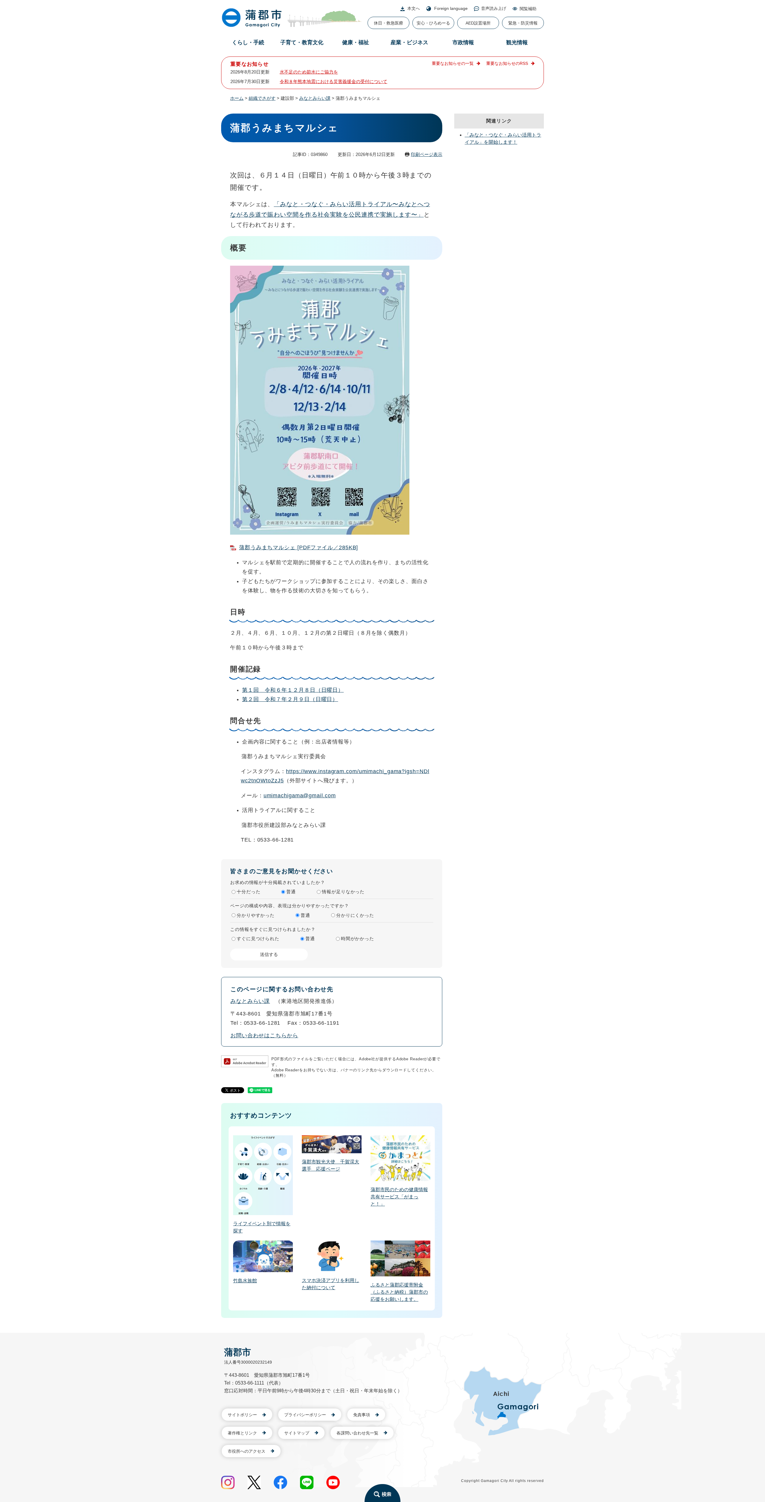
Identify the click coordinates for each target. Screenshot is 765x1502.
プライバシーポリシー (305, 1414)
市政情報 (463, 42)
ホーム (237, 98)
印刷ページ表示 (426, 154)
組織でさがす (262, 98)
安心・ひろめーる (433, 23)
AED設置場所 (478, 23)
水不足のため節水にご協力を (309, 71)
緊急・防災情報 (523, 23)
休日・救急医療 (388, 23)
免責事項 (361, 1414)
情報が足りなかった (343, 891)
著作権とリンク (242, 1433)
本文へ (413, 8)
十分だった (249, 891)
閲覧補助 (528, 8)
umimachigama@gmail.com (300, 796)
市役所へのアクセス (246, 1451)
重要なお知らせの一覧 (453, 63)
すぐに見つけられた (258, 938)
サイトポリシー (242, 1414)
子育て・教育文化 (301, 42)
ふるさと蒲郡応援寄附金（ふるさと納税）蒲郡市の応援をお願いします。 (399, 1292)
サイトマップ (296, 1433)
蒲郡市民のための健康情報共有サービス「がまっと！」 (399, 1196)
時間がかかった (357, 938)
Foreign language (451, 8)
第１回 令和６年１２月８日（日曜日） (293, 690)
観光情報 (517, 42)
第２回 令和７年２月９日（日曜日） (290, 699)
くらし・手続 (248, 42)
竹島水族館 (245, 1280)
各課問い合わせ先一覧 (357, 1433)
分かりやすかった (256, 915)
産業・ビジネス (409, 42)
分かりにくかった (355, 915)
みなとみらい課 (315, 98)
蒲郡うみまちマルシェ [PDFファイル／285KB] (298, 547)
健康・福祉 (355, 42)
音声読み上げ (493, 8)
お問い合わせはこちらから (264, 1035)
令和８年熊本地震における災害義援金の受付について (333, 81)
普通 (291, 891)
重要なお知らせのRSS (507, 63)
